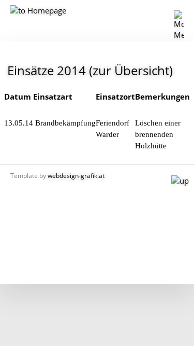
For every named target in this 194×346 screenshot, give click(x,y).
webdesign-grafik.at (76, 175)
